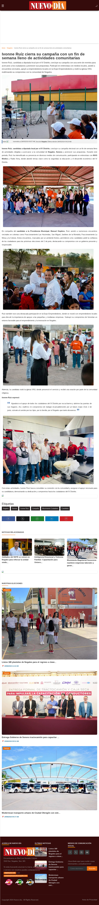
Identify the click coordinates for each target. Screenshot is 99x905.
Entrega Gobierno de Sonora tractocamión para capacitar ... (30, 737)
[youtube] (87, 852)
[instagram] (81, 852)
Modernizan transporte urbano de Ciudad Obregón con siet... (31, 813)
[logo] (47, 6)
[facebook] (70, 852)
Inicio (3, 48)
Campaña (35, 508)
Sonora (14, 508)
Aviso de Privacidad (89, 900)
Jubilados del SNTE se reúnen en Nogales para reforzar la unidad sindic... (16, 559)
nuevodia (16, 141)
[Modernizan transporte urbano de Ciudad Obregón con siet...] (41, 878)
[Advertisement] (49, 26)
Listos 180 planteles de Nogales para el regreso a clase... (29, 662)
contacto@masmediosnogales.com (15, 875)
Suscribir (92, 868)
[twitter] (76, 852)
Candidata (65, 508)
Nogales (10, 48)
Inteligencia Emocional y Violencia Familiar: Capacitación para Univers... (48, 559)
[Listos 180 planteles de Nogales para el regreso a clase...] (41, 851)
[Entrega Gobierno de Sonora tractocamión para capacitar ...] (41, 865)
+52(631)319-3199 (9, 873)
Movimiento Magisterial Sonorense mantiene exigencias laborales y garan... (81, 563)
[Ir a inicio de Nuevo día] (22, 855)
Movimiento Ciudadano (50, 508)
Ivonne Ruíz (24, 508)
